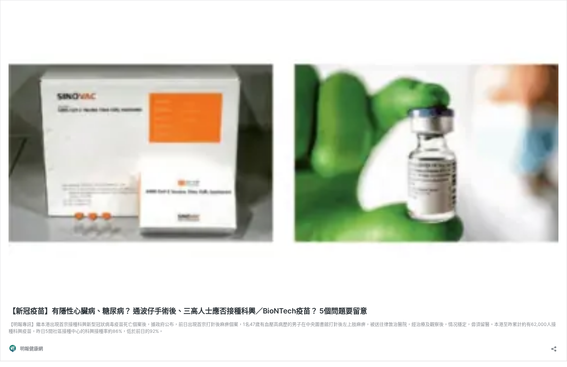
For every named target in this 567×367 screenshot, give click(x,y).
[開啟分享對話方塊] (553, 347)
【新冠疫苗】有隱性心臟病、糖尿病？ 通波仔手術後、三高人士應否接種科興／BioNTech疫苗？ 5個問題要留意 (188, 311)
